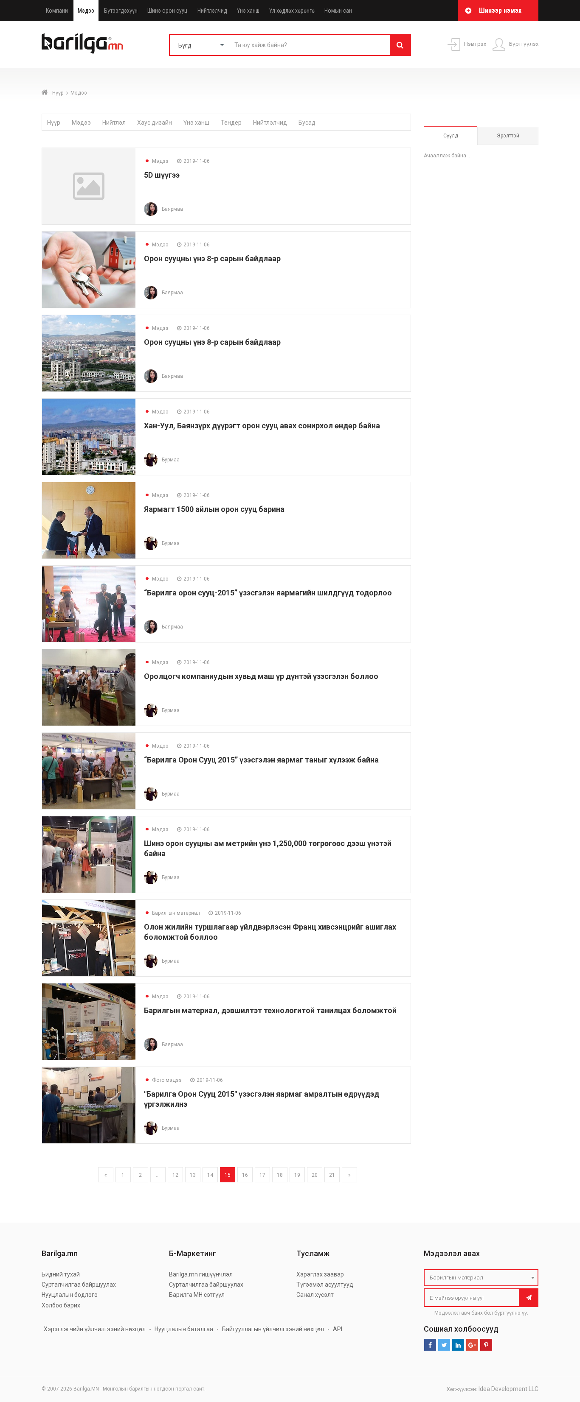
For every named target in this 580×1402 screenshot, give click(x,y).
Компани (57, 10)
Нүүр (57, 93)
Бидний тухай (61, 1274)
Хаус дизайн (154, 122)
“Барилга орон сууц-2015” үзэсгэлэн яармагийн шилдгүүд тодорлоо (268, 592)
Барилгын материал (172, 913)
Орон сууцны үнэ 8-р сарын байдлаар (212, 258)
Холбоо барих (61, 1305)
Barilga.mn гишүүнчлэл (201, 1274)
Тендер (231, 122)
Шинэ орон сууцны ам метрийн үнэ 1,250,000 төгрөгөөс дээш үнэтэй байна (267, 848)
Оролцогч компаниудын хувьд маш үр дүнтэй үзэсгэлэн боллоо (261, 676)
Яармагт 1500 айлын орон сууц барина (214, 509)
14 (210, 1175)
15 (228, 1175)
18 (280, 1175)
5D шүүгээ (162, 174)
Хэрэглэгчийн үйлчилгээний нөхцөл (95, 1329)
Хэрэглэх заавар (320, 1274)
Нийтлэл (114, 122)
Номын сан (338, 10)
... (158, 1175)
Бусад (306, 122)
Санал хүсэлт (315, 1294)
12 (175, 1175)
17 (262, 1175)
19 (297, 1175)
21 (332, 1175)
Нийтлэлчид (212, 10)
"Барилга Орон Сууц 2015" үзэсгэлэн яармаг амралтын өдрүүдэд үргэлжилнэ (261, 1099)
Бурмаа (171, 460)
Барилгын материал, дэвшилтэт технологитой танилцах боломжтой (270, 1010)
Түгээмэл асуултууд (324, 1284)
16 (245, 1175)
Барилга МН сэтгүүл (197, 1294)
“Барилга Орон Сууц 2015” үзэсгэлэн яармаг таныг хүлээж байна (261, 759)
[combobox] (481, 1277)
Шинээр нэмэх (500, 10)
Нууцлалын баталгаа (184, 1329)
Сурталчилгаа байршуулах (79, 1284)
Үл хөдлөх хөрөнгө (292, 10)
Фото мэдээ (163, 1080)
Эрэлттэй (508, 136)
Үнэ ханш (248, 10)
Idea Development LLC (508, 1388)
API (337, 1329)
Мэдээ (86, 10)
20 (315, 1175)
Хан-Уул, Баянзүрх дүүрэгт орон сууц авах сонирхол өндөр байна (262, 425)
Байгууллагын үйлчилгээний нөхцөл (273, 1329)
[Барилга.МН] (82, 43)
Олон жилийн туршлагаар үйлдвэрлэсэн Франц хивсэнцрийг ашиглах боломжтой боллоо (270, 931)
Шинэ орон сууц (167, 10)
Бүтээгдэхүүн (121, 10)
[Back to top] (557, 1353)
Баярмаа (172, 209)
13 (193, 1175)
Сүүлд (450, 136)
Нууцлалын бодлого (70, 1294)
